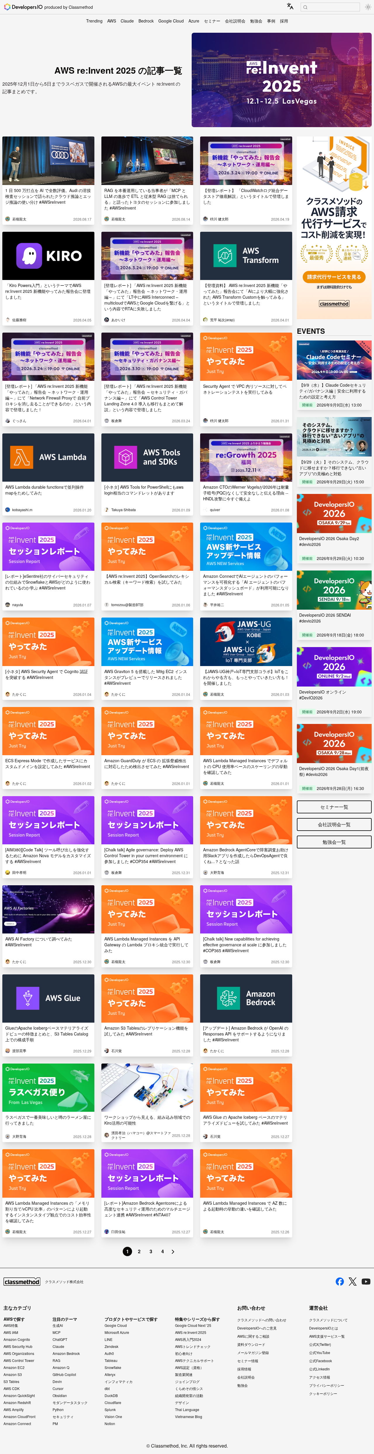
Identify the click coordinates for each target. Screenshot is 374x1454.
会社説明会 (235, 21)
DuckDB (111, 1395)
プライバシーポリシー (326, 1385)
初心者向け (184, 1353)
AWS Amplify (14, 1409)
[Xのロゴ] (353, 1281)
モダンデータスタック (70, 1402)
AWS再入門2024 (188, 1339)
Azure (193, 21)
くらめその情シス (189, 1388)
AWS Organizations (19, 1353)
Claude (127, 21)
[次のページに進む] (172, 1251)
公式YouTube (319, 1352)
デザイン (182, 1402)
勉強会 (256, 21)
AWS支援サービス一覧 (327, 1336)
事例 (271, 21)
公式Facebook (320, 1360)
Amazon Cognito (17, 1339)
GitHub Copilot (64, 1374)
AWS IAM (11, 1332)
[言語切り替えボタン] (290, 6)
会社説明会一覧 (334, 824)
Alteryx (110, 1374)
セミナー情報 (247, 1360)
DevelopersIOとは (323, 1327)
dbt (107, 1388)
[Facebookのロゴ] (340, 1281)
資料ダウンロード (251, 1344)
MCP (56, 1332)
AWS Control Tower (19, 1360)
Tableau (111, 1360)
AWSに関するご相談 (253, 1336)
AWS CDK (12, 1388)
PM (55, 1423)
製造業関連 (184, 1374)
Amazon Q (61, 1367)
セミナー (212, 21)
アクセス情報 (319, 1377)
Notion (110, 1423)
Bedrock (146, 21)
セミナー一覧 (334, 806)
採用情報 (244, 1368)
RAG (56, 1360)
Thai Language (187, 1409)
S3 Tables (11, 1381)
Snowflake (113, 1367)
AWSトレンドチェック (193, 1346)
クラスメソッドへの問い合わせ (261, 1319)
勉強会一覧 (334, 841)
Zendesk (111, 1346)
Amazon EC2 (14, 1367)
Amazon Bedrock (66, 1353)
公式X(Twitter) (320, 1344)
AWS (111, 21)
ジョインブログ (187, 1381)
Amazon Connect (17, 1423)
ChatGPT (60, 1339)
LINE (108, 1339)
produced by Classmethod (68, 7)
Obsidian (60, 1395)
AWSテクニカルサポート (194, 1360)
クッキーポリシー (323, 1393)
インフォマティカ (119, 1381)
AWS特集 (11, 1325)
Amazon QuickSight (19, 1395)
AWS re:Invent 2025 (190, 1332)
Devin (57, 1381)
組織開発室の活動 (189, 1395)
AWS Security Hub (18, 1346)
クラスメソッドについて (328, 1319)
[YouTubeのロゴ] (366, 1281)
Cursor (58, 1388)
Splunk (110, 1409)
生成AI (58, 1325)
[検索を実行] (305, 7)
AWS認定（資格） (189, 1367)
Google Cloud (171, 21)
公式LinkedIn (319, 1368)
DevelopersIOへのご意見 (257, 1327)
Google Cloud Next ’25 (193, 1325)
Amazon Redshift (17, 1402)
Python (58, 1409)
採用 (284, 21)
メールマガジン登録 (253, 1352)
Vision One (113, 1416)
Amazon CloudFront (19, 1416)
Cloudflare (113, 1402)
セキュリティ (63, 1416)
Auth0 (109, 1353)
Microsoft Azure (117, 1332)
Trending (94, 21)
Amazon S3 (13, 1374)
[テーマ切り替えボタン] (368, 7)
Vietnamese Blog (188, 1416)
